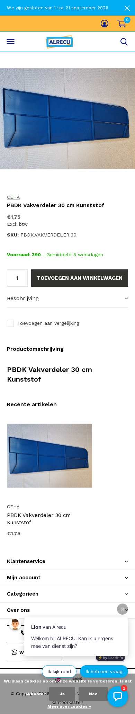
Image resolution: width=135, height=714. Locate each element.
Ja (62, 693)
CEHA (13, 197)
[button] (10, 42)
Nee (93, 693)
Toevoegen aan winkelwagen (80, 278)
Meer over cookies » (69, 706)
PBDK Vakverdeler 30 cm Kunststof (39, 519)
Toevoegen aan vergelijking (48, 323)
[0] (121, 23)
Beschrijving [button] (23, 298)
